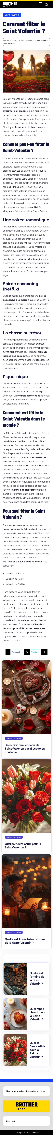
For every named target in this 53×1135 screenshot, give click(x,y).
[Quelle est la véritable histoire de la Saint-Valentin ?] (26, 891)
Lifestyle (15, 41)
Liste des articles (35, 1091)
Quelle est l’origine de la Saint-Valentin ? (37, 978)
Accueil (6, 41)
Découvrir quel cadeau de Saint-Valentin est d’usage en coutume (25, 748)
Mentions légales (15, 1091)
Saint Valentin (12, 14)
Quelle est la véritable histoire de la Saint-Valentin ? (25, 940)
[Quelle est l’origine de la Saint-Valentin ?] (15, 979)
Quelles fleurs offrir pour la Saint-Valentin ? (23, 845)
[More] (44, 652)
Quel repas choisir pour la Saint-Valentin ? (38, 1014)
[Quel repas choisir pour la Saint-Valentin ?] (15, 1014)
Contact (10, 1121)
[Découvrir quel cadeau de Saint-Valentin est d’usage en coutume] (26, 697)
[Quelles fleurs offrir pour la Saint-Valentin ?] (26, 796)
